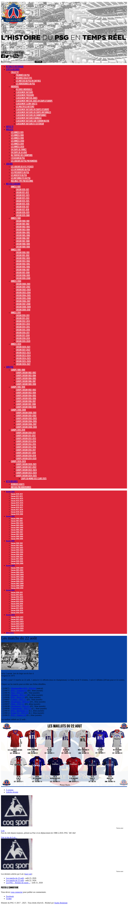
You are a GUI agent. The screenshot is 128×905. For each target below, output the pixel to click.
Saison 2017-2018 (23, 335)
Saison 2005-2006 (23, 298)
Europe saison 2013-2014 (26, 441)
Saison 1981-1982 (23, 223)
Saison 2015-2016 (23, 329)
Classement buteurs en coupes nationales (33, 112)
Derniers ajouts (17, 484)
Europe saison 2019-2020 (26, 458)
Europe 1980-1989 (18, 369)
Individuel (15, 86)
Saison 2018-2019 (23, 338)
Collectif (15, 72)
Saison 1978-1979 (22, 212)
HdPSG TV (9, 126)
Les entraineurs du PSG (20, 169)
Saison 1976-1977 (22, 206)
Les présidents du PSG (20, 172)
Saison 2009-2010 (23, 309)
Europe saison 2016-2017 (26, 449)
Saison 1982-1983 (23, 226)
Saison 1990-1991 (23, 252)
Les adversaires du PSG (25, 83)
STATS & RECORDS (13, 69)
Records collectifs (24, 78)
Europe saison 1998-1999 (26, 407)
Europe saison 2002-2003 (26, 418)
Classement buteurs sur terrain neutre (32, 120)
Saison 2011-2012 (23, 318)
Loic (3, 831)
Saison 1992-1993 (23, 258)
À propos (9, 790)
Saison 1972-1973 (22, 195)
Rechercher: (5, 62)
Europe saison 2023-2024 (26, 472)
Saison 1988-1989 (23, 243)
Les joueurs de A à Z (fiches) (22, 166)
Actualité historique (15, 66)
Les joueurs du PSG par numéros (24, 160)
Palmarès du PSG (23, 75)
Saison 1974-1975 (22, 201)
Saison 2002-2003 (23, 289)
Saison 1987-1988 (23, 241)
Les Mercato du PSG (19, 175)
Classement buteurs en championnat (31, 115)
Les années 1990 (17, 138)
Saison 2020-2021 (23, 346)
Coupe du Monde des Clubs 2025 (33, 478)
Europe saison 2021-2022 (26, 467)
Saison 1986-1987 (23, 238)
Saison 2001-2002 (23, 286)
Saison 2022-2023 (23, 352)
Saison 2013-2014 (23, 324)
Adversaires (10, 633)
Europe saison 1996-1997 (26, 401)
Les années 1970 (17, 132)
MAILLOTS (9, 129)
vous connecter (16, 892)
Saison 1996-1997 (23, 269)
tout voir (28, 874)
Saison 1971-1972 (22, 192)
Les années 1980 (17, 135)
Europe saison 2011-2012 (26, 435)
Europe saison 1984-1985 (26, 378)
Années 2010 (16, 312)
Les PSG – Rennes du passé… (18, 883)
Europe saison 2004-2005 (26, 421)
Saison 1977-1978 (22, 209)
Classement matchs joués (26, 98)
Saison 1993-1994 (23, 261)
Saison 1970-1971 (22, 189)
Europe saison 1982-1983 (26, 372)
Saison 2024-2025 (23, 358)
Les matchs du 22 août (15, 880)
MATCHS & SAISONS (13, 183)
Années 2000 (16, 281)
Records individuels (24, 89)
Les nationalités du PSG (20, 178)
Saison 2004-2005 (23, 295)
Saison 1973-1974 (22, 198)
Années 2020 (16, 344)
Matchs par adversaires (21, 487)
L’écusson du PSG (18, 158)
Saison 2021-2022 (23, 349)
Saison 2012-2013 (23, 321)
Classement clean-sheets (26, 103)
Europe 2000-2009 (18, 409)
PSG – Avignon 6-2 (19, 691)
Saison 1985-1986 (23, 235)
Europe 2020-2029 (18, 461)
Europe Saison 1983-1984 (26, 375)
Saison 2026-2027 (23, 364)
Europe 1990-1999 (18, 387)
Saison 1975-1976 (22, 203)
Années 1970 (15, 186)
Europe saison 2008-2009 (26, 427)
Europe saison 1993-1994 (26, 392)
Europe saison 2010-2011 (26, 432)
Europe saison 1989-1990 (26, 384)
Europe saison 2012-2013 (26, 438)
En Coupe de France (18, 149)
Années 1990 (16, 249)
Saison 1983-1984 (23, 229)
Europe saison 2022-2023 (26, 469)
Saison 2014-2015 (23, 326)
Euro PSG (9, 366)
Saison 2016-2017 (23, 332)
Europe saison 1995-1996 (26, 398)
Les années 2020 (17, 146)
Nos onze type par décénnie (22, 181)
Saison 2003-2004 (23, 292)
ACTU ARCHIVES (12, 481)
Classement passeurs (25, 95)
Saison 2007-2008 (23, 304)
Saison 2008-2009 (23, 306)
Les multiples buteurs (25, 106)
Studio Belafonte (61, 903)
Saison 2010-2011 (23, 315)
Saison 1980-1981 (23, 221)
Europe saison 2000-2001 (26, 412)
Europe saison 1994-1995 (26, 395)
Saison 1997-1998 (23, 272)
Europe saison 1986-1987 (26, 381)
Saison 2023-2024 (23, 355)
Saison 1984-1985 (23, 232)
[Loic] (16, 826)
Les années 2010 (17, 143)
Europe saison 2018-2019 (26, 455)
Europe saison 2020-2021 (26, 464)
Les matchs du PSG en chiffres (28, 80)
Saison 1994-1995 (23, 263)
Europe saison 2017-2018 (26, 452)
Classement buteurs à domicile (29, 118)
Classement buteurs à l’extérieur (30, 123)
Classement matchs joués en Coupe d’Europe (34, 100)
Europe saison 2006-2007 (26, 424)
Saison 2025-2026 (23, 361)
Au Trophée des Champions (21, 155)
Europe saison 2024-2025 (26, 475)
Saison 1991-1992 (23, 255)
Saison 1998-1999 (23, 275)
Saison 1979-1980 (23, 215)
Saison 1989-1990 (23, 246)
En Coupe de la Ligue (19, 152)
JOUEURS (9, 163)
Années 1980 (16, 218)
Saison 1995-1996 (23, 266)
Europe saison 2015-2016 (26, 447)
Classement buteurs (24, 92)
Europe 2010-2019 (18, 429)
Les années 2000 (17, 140)
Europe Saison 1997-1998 (26, 404)
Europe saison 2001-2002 (26, 415)
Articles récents (12, 792)
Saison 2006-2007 (23, 301)
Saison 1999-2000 (23, 278)
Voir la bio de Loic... (9, 837)
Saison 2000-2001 (23, 284)
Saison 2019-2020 (23, 341)
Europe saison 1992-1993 (26, 389)
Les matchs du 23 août (15, 878)
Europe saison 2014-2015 (26, 444)
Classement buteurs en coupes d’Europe (32, 109)
